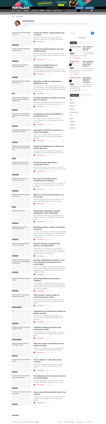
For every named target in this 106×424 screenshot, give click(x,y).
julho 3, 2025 (83, 74)
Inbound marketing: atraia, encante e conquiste (47, 279)
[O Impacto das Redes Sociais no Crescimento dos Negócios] (21, 71)
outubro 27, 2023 (49, 171)
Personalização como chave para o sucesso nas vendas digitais (50, 377)
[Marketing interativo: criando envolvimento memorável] (21, 233)
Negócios (14, 77)
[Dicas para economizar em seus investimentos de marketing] (21, 185)
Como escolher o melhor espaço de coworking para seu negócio (46, 296)
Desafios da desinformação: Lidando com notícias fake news (49, 147)
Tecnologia (15, 45)
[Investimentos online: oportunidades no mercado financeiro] (21, 120)
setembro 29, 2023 (49, 290)
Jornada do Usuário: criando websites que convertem (49, 34)
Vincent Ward (76, 74)
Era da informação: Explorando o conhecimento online (46, 163)
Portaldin (37, 422)
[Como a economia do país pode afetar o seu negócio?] (21, 398)
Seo (13, 93)
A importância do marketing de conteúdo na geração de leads (50, 312)
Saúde (71, 53)
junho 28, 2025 (85, 90)
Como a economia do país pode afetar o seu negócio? (50, 393)
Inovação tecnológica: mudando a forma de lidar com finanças (49, 99)
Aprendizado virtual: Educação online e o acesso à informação (49, 131)
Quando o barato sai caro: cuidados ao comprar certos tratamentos (88, 63)
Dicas (13, 158)
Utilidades (72, 124)
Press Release (89, 8)
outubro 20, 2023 (49, 189)
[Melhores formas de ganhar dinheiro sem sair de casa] (21, 201)
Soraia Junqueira (77, 58)
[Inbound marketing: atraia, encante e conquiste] (21, 284)
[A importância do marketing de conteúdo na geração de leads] (21, 317)
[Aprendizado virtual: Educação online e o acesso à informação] (21, 136)
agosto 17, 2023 (49, 402)
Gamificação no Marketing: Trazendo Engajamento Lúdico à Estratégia (47, 212)
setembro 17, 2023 (49, 370)
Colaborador (80, 8)
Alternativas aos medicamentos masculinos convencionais (87, 80)
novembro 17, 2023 (49, 106)
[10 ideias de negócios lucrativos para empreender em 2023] (21, 333)
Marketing (15, 61)
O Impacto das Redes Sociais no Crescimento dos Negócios (45, 66)
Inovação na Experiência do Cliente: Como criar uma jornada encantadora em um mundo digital (49, 262)
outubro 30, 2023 (49, 140)
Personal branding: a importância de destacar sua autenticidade (47, 244)
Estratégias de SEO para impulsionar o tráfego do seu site (48, 82)
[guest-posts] (53, 3)
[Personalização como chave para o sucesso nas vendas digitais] (21, 382)
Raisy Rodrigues (28, 21)
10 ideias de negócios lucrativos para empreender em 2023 (47, 328)
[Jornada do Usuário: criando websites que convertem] (21, 39)
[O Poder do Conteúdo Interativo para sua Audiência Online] (21, 55)
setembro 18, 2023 (49, 352)
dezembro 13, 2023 (49, 41)
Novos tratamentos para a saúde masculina (88, 48)
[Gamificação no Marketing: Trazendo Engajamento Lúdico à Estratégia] (21, 217)
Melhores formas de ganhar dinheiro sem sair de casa (48, 196)
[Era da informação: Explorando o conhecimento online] (21, 168)
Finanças (14, 110)
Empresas (14, 388)
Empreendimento (16, 307)
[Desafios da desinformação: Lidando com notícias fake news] (21, 152)
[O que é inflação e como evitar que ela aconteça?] (21, 366)
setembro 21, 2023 (49, 305)
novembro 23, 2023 (49, 59)
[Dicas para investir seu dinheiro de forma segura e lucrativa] (21, 349)
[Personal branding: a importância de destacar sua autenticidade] (21, 250)
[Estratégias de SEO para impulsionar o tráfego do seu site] (21, 87)
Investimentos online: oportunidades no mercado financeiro (48, 115)
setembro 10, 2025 (86, 57)
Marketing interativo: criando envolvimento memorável (49, 228)
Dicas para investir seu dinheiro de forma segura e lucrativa (49, 344)
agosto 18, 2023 (49, 384)
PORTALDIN (20, 7)
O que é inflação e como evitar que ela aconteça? (48, 361)
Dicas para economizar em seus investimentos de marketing (45, 179)
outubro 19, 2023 (49, 221)
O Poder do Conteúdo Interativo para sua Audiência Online (48, 50)
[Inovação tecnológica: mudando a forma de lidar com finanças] (21, 104)
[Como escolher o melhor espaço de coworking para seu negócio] (21, 301)
